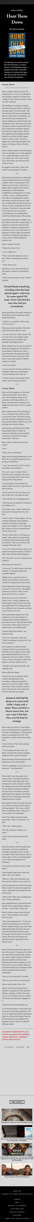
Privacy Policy (17, 1215)
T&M (28, 1047)
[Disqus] (17, 1069)
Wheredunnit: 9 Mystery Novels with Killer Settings (17, 1122)
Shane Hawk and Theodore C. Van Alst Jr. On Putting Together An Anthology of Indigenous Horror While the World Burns (17, 1159)
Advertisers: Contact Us (17, 1212)
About (17, 1202)
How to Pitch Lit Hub (17, 1209)
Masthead (17, 1199)
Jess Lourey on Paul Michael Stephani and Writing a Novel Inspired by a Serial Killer (17, 1140)
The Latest (17, 1102)
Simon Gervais (20, 1047)
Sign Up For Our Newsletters (17, 1205)
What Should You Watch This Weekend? (17, 1177)
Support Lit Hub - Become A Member (17, 1218)
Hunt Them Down (9, 1047)
